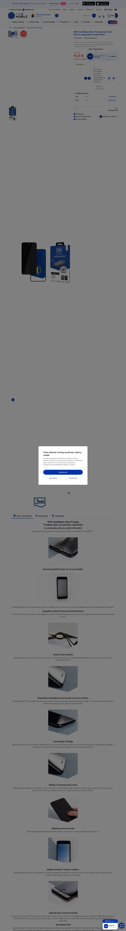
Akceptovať (63, 472)
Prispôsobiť (73, 478)
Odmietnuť (53, 478)
